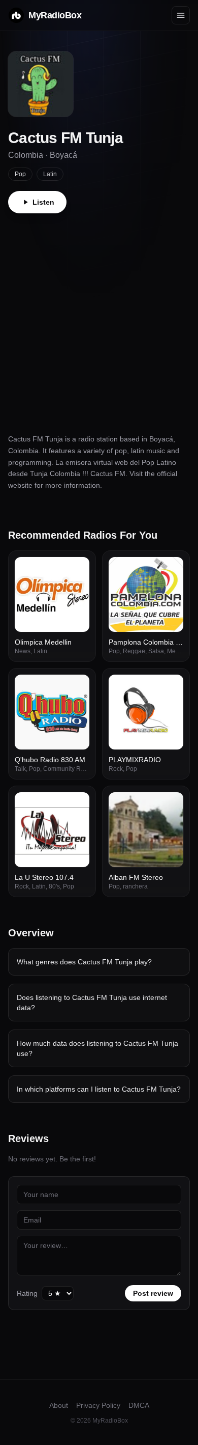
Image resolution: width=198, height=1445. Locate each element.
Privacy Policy (98, 1405)
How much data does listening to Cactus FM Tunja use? (97, 1048)
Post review (153, 1293)
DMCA (138, 1405)
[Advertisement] (99, 317)
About (58, 1405)
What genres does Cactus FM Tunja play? (84, 962)
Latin (50, 174)
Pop (20, 174)
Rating (27, 1293)
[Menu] (181, 15)
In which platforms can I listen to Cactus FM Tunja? (99, 1089)
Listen (43, 202)
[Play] (76, 570)
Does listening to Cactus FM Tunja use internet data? (92, 1002)
